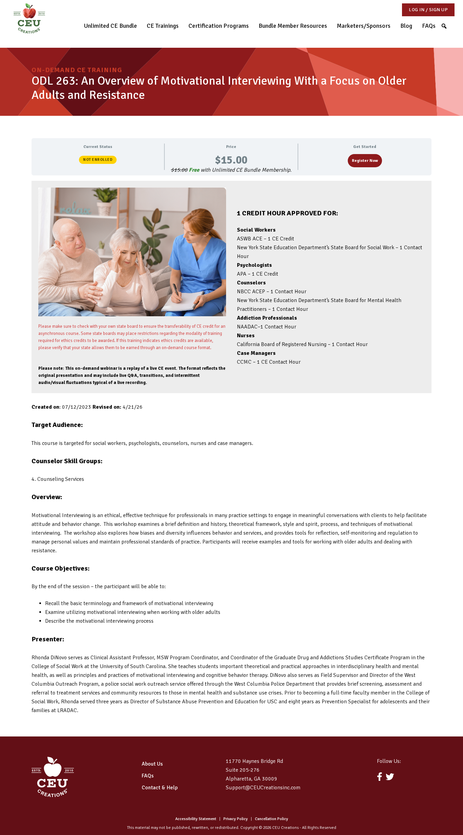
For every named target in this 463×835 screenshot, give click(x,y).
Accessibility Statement (195, 818)
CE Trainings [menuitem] (163, 25)
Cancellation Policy (271, 818)
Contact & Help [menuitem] (160, 787)
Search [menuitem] (446, 25)
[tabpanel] (231, 448)
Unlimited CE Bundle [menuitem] (110, 25)
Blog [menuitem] (406, 25)
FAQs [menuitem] (429, 25)
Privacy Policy (235, 818)
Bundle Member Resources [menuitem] (293, 25)
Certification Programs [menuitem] (218, 25)
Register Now (365, 160)
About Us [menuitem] (152, 764)
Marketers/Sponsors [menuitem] (363, 25)
